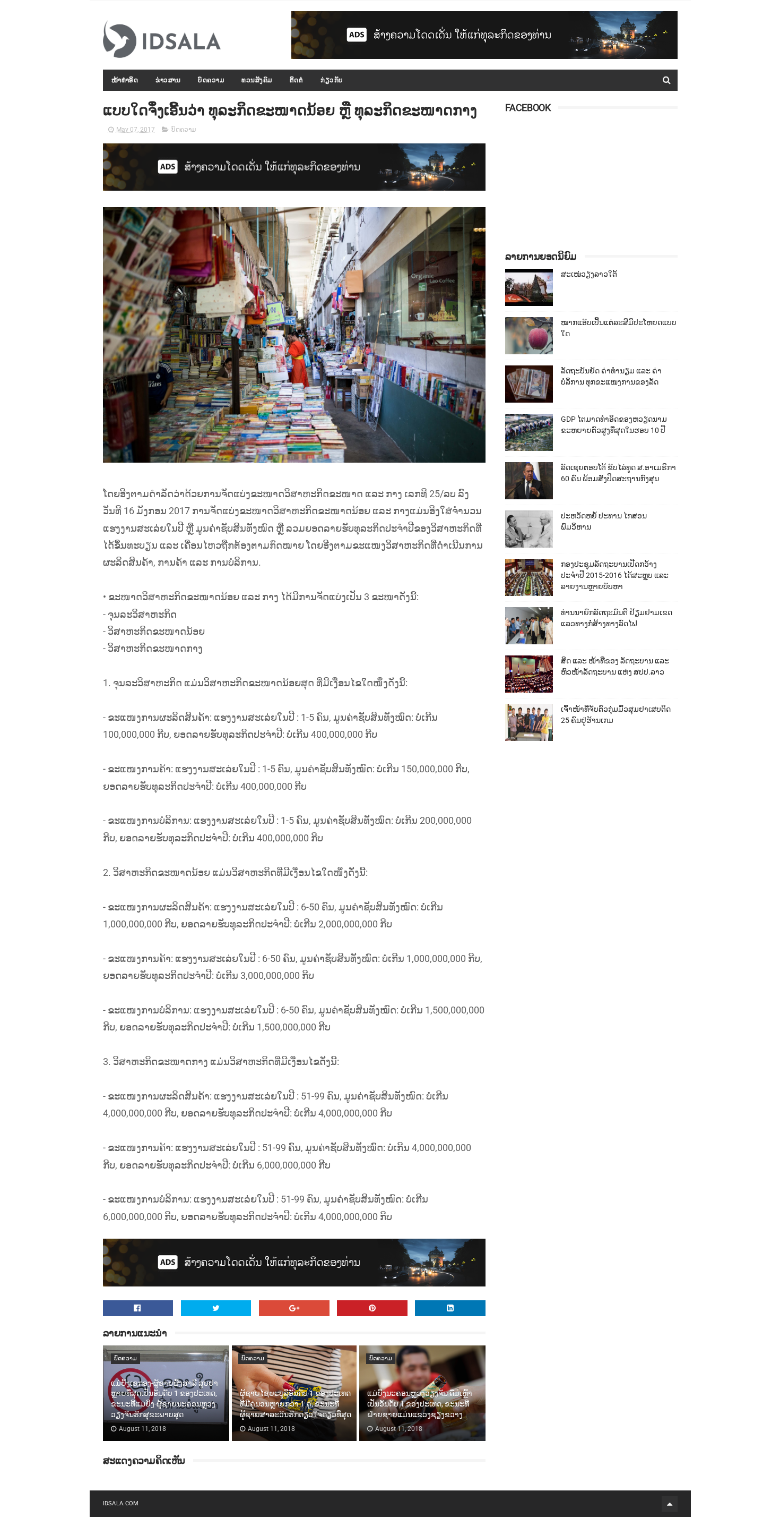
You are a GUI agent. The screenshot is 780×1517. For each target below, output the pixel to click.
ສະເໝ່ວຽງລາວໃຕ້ (589, 274)
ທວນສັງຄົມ (256, 80)
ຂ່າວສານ (167, 80)
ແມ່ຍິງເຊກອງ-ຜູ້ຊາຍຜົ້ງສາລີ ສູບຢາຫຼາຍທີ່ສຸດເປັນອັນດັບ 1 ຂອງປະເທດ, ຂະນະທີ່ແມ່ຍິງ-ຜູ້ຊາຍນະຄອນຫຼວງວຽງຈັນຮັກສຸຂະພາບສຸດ (164, 1399)
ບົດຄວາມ (211, 80)
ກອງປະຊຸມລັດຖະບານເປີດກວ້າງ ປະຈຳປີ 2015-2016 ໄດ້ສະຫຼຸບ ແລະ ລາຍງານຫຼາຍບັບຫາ (615, 575)
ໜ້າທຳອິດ (124, 80)
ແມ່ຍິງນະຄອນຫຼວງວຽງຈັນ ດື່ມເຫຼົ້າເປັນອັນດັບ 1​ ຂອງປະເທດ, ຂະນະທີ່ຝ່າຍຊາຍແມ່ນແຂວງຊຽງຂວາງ (419, 1403)
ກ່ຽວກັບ (331, 80)
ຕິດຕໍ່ (297, 80)
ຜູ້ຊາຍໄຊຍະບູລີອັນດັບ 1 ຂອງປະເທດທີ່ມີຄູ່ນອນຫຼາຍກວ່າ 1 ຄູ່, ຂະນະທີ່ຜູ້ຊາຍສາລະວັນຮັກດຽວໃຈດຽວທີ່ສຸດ (295, 1403)
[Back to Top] (670, 1504)
